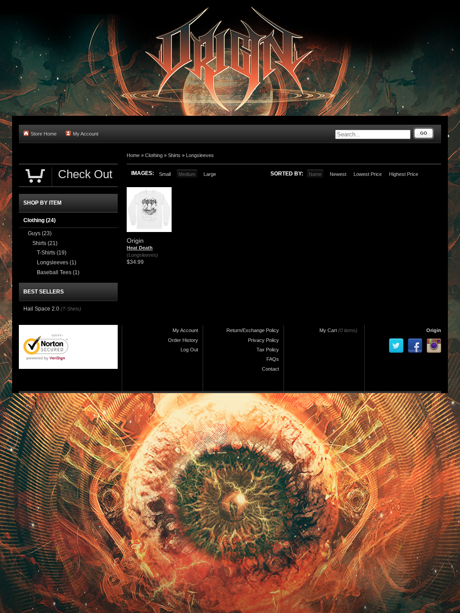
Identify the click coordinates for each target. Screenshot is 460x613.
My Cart (328, 330)
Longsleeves (200, 155)
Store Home (44, 133)
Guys (40, 233)
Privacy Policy (263, 340)
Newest (338, 174)
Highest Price (403, 174)
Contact (270, 369)
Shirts (174, 155)
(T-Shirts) (71, 308)
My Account (85, 133)
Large (209, 174)
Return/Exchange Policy (252, 330)
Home (133, 155)
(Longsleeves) (142, 255)
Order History (183, 340)
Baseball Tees (58, 272)
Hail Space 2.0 (41, 309)
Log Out (189, 349)
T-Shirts (51, 253)
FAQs (272, 359)
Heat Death (140, 247)
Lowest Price (368, 174)
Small (165, 174)
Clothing (154, 155)
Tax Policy (268, 349)
